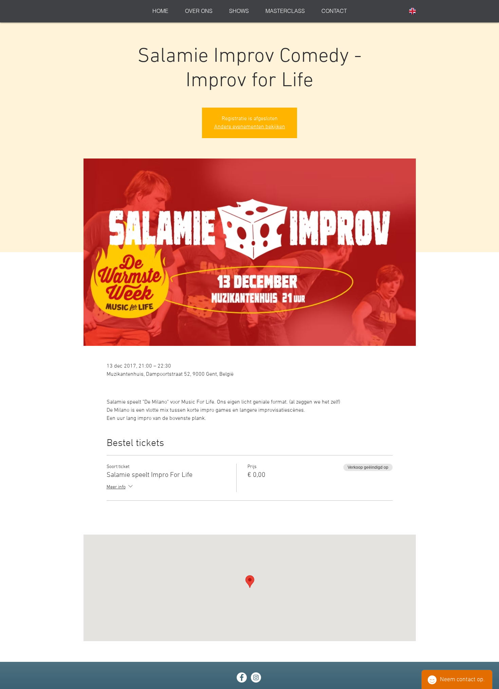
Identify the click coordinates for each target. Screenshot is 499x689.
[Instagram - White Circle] (256, 677)
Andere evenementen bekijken (249, 127)
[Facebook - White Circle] (242, 677)
